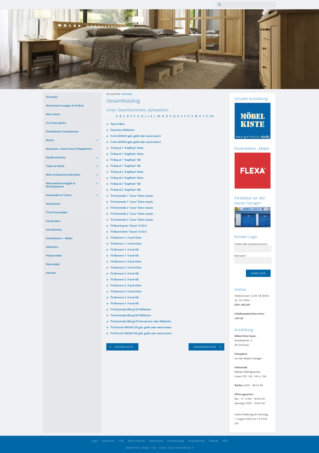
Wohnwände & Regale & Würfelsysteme (60, 185)
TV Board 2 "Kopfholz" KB (125, 183)
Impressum (108, 440)
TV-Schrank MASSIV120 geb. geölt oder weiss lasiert (141, 327)
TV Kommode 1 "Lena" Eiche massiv (131, 195)
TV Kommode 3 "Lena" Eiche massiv (131, 219)
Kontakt (51, 272)
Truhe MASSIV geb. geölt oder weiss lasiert (135, 136)
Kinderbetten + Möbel (59, 238)
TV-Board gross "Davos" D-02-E (128, 225)
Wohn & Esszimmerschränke (63, 174)
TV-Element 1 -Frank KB (124, 249)
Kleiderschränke (56, 157)
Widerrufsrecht (136, 440)
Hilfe (225, 440)
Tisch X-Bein (117, 124)
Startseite (52, 97)
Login (94, 440)
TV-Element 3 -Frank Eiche (126, 285)
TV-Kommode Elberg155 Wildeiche (130, 315)
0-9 (211, 116)
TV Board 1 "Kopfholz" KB (125, 159)
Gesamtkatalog (175, 440)
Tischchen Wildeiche (122, 130)
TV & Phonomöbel (56, 212)
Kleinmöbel (53, 264)
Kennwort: (240, 255)
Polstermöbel (54, 255)
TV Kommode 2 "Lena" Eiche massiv (131, 207)
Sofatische (52, 247)
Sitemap (213, 440)
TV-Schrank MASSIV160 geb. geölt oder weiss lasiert (141, 333)
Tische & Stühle (55, 166)
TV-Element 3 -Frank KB (124, 297)
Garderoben (53, 221)
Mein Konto (53, 114)
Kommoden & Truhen (59, 195)
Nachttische (53, 203)
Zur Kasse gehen (56, 122)
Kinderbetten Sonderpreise (62, 131)
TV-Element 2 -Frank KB (124, 273)
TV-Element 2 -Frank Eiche (126, 261)
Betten (50, 140)
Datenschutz (156, 440)
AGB (121, 440)
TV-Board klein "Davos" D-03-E (128, 231)
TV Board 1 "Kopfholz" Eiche (127, 148)
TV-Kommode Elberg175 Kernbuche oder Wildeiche (140, 321)
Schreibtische (54, 229)
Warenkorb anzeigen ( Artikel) (65, 105)
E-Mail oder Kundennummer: (251, 244)
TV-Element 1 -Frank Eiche (126, 237)
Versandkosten (196, 440)
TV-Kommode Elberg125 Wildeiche (130, 309)
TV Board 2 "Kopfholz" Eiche (127, 171)
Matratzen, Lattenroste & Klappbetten (69, 148)
